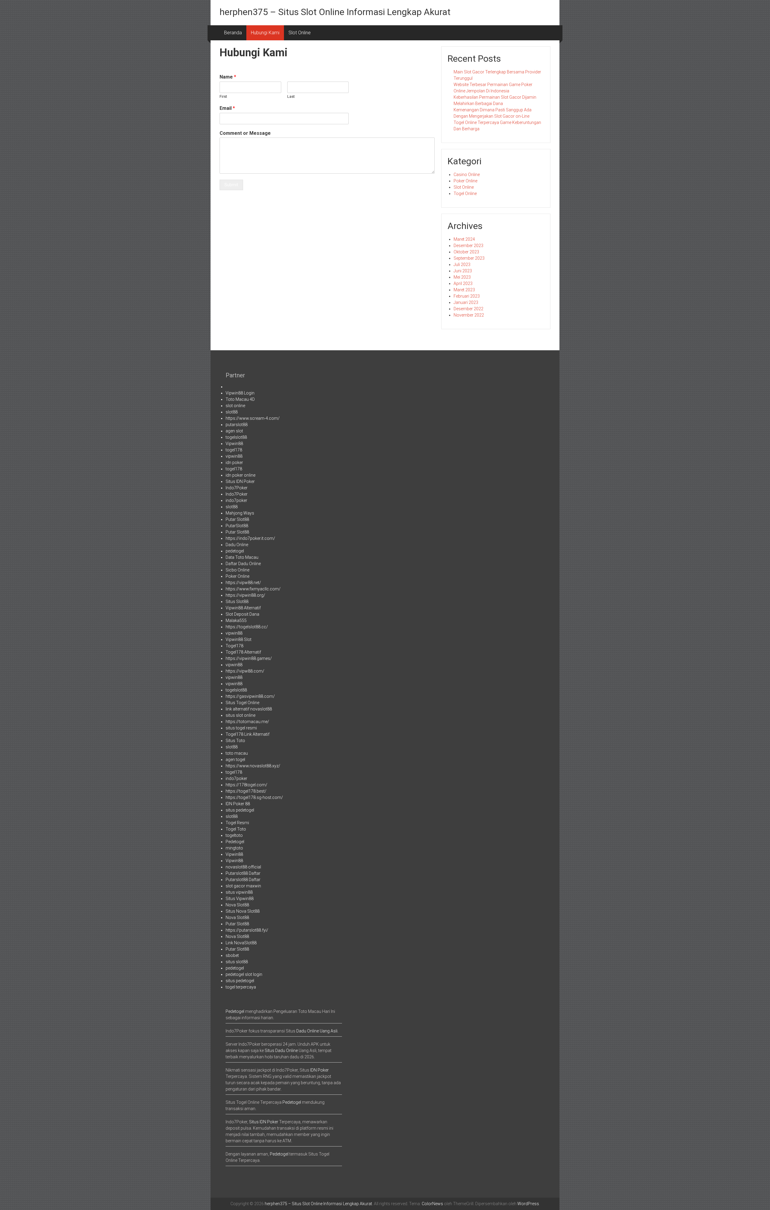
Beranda (233, 33)
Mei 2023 (462, 277)
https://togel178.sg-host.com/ (254, 797)
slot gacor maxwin (243, 886)
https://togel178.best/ (246, 791)
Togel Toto (236, 829)
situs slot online (240, 715)
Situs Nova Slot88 (243, 911)
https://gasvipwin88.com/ (250, 696)
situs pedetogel (240, 810)
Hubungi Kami (265, 33)
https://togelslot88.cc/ (247, 626)
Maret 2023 (464, 289)
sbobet (232, 955)
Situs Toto (235, 740)
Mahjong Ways (240, 513)
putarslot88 (237, 424)
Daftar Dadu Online (243, 563)
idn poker (234, 462)
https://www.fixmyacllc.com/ (253, 588)
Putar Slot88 (237, 519)
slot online (235, 405)
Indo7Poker (237, 487)
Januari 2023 (466, 302)
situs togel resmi (241, 728)
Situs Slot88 (237, 601)
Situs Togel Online (242, 702)
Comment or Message (245, 133)
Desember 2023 (468, 245)
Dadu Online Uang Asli (316, 1031)
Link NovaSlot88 (241, 942)
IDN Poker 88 (238, 803)
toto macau (237, 753)
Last (291, 96)
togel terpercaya (241, 987)
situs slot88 (237, 961)
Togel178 (234, 645)
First (223, 96)
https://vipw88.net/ (243, 582)
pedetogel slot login (244, 974)
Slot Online (299, 33)
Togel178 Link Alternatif (248, 734)
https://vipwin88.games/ (249, 658)
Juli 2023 (462, 264)
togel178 (234, 449)
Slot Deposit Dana (242, 614)
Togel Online (465, 193)
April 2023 (463, 283)
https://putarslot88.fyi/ (247, 930)
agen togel (235, 759)
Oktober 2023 (466, 251)
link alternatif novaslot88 (249, 709)
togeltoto (234, 835)
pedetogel (235, 551)
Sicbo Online (237, 570)
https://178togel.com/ (246, 784)
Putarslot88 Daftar (243, 873)
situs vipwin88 (239, 892)
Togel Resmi (237, 822)
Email (227, 108)
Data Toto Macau (242, 557)
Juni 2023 (463, 270)
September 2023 (469, 258)
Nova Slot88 (237, 904)
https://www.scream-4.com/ (253, 418)
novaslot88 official (243, 867)
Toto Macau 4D (240, 399)
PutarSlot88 (237, 525)
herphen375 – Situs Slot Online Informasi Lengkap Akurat (335, 12)
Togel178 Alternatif (243, 652)
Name (228, 77)
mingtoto (234, 848)
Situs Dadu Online (281, 1050)
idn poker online (240, 475)
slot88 (232, 412)
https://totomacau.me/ (247, 721)
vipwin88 (234, 456)
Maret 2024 (464, 239)
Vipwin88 (234, 443)
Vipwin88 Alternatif (243, 607)
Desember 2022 (468, 308)
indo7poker (236, 500)
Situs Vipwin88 (240, 898)
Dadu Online (237, 544)
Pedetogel (235, 841)
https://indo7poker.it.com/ (250, 538)
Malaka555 (236, 620)
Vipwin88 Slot (238, 639)
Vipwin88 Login (240, 393)
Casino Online (467, 174)
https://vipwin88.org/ (245, 595)
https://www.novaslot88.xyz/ (253, 765)
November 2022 (469, 315)
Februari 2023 (467, 296)
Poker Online (465, 180)
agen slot (234, 431)
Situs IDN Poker (240, 481)
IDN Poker (319, 1070)
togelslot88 (236, 437)
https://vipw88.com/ (245, 671)
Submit (231, 184)
